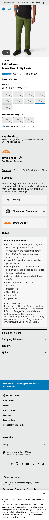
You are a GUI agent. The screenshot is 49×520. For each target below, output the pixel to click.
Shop (5, 444)
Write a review (30, 73)
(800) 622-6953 (12, 395)
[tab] (7, 171)
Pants (7, 60)
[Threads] (17, 463)
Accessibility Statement (13, 425)
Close (45, 494)
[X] (32, 463)
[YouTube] (27, 463)
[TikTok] (43, 463)
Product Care (9, 420)
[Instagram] (12, 463)
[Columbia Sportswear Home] (10, 9)
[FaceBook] (22, 463)
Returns (6, 405)
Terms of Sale (20, 489)
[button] (17, 136)
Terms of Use (8, 489)
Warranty (7, 415)
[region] (24, 31)
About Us (8, 436)
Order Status (9, 410)
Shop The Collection (29, 321)
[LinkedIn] (38, 463)
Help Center (8, 400)
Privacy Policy (32, 489)
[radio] (7, 94)
